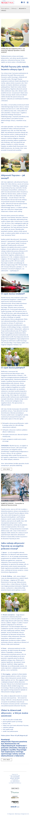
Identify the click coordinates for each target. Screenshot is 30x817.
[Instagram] (24, 2)
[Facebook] (22, 2)
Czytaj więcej (6, 469)
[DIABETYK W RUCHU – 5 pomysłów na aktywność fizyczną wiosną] (15, 487)
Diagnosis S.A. (25, 814)
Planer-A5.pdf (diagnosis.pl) (19, 735)
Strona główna (5, 8)
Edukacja (14, 8)
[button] (27, 2)
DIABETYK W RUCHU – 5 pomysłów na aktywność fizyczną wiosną (12, 504)
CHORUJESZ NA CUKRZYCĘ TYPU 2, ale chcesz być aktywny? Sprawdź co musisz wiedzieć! (13, 50)
